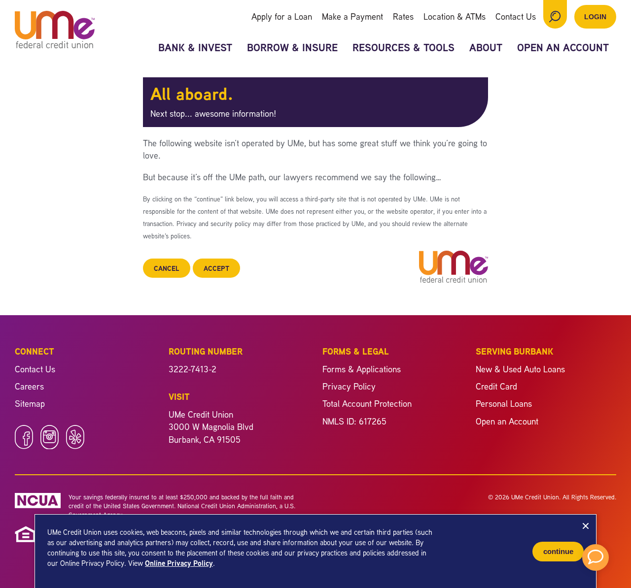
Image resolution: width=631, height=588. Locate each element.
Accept (216, 268)
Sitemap (30, 403)
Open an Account (563, 47)
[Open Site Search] (555, 14)
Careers (29, 386)
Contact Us (515, 16)
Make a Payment (352, 16)
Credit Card (496, 386)
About (485, 47)
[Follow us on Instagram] (49, 446)
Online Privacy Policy (179, 563)
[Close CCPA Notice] (585, 526)
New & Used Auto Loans (520, 369)
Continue (558, 551)
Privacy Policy (349, 386)
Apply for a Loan (281, 16)
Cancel (166, 268)
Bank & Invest (195, 47)
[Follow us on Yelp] (75, 446)
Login (595, 17)
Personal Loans (504, 403)
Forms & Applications (361, 369)
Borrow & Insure (292, 47)
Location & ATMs (454, 16)
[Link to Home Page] (55, 31)
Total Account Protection (367, 403)
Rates (403, 16)
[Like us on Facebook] (24, 446)
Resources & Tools (403, 47)
